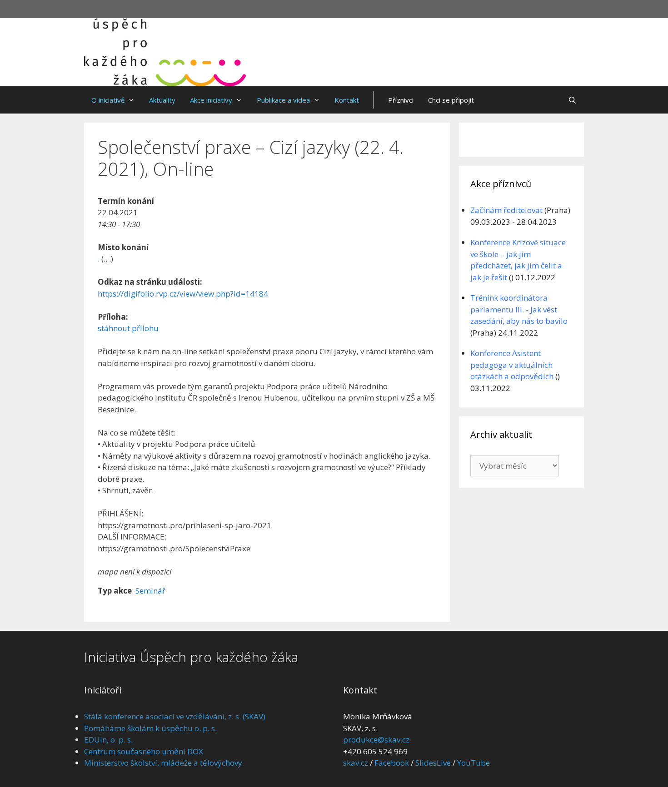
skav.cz (355, 762)
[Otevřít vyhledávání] (572, 100)
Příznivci (401, 99)
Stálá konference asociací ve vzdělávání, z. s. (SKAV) (174, 716)
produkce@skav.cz (376, 739)
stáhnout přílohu (128, 328)
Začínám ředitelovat (506, 210)
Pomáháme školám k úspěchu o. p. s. (150, 728)
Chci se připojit (451, 99)
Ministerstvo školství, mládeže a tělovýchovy (163, 762)
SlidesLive (433, 762)
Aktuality (162, 99)
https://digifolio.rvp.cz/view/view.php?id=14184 (183, 293)
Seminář (150, 590)
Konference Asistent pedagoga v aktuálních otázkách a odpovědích (511, 364)
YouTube (473, 762)
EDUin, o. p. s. (108, 739)
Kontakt (346, 99)
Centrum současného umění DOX (143, 751)
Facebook (391, 762)
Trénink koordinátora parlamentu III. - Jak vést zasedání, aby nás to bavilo (519, 309)
